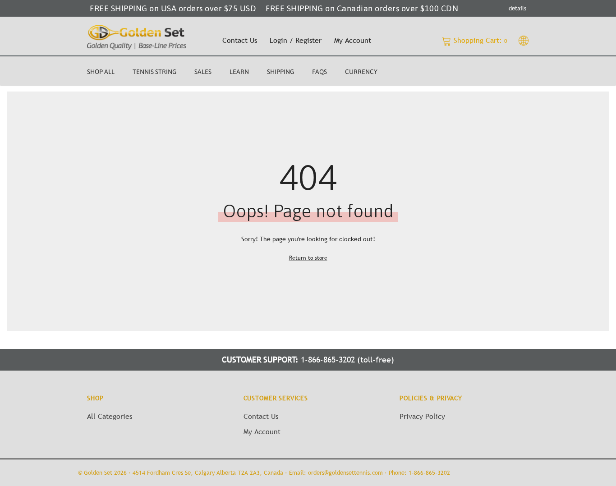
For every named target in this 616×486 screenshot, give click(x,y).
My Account (352, 40)
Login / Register (296, 40)
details (517, 8)
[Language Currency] (523, 40)
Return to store (308, 258)
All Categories (109, 416)
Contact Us (239, 40)
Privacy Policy (422, 416)
